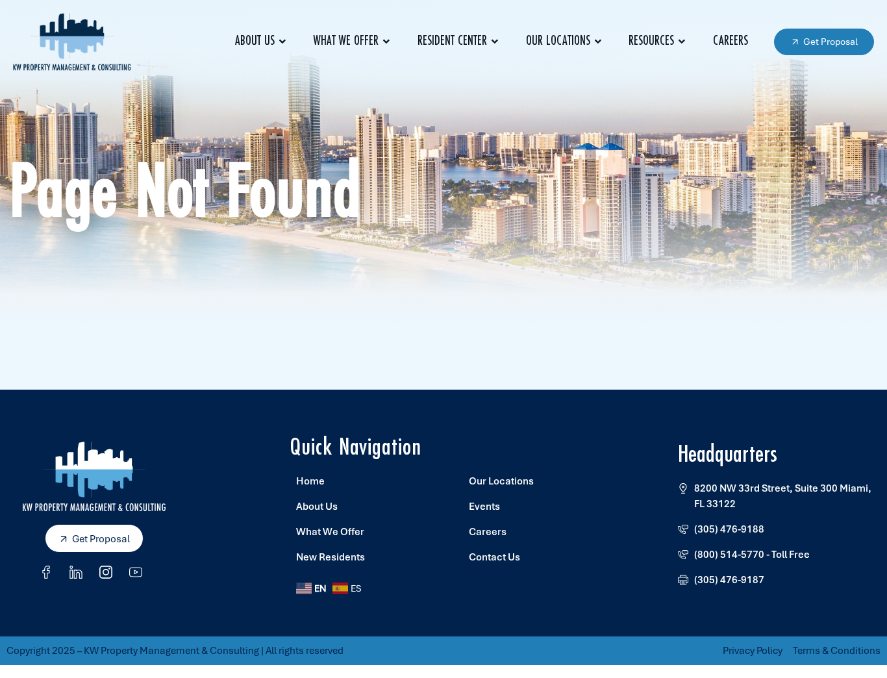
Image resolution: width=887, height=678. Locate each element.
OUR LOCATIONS (558, 41)
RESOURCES (651, 41)
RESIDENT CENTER (452, 41)
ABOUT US (255, 41)
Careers (730, 41)
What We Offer (346, 41)
